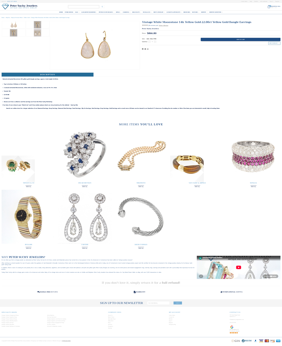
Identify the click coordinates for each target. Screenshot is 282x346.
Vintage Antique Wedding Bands (9, 320)
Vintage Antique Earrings (8, 322)
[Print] (147, 49)
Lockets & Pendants (173, 12)
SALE (76, 12)
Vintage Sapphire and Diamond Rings (56, 320)
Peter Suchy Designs (106, 12)
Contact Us (171, 317)
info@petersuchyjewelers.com (237, 319)
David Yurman (141, 245)
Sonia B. (253, 183)
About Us (110, 315)
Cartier (84, 245)
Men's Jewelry (158, 12)
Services (110, 324)
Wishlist (256, 1)
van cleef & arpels (197, 183)
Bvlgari (28, 245)
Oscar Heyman (84, 183)
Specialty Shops (112, 319)
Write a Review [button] (163, 25)
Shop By (203, 12)
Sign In (170, 320)
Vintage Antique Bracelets (8, 324)
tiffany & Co (28, 183)
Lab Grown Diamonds (88, 12)
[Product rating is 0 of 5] (145, 25)
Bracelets (136, 12)
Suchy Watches (50, 315)
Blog (109, 322)
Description (47, 74)
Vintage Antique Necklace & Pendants (11, 326)
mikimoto (141, 183)
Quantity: (145, 41)
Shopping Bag (172, 324)
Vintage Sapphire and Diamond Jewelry (56, 319)
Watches (195, 12)
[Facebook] (142, 49)
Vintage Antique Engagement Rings (10, 315)
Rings (118, 12)
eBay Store (110, 320)
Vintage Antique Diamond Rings (9, 319)
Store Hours (69, 12)
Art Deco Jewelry (51, 324)
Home (61, 12)
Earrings (126, 12)
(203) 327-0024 (12, 1)
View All (28, 186)
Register (277, 1)
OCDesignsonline (66, 341)
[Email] (145, 49)
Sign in (271, 1)
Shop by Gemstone (215, 12)
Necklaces (146, 12)
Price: (144, 33)
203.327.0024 (233, 322)
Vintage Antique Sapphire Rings (9, 317)
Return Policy (111, 317)
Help (251, 1)
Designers (110, 326)
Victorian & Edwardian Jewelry (54, 326)
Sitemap (110, 328)
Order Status (244, 1)
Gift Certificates (263, 1)
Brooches (187, 12)
